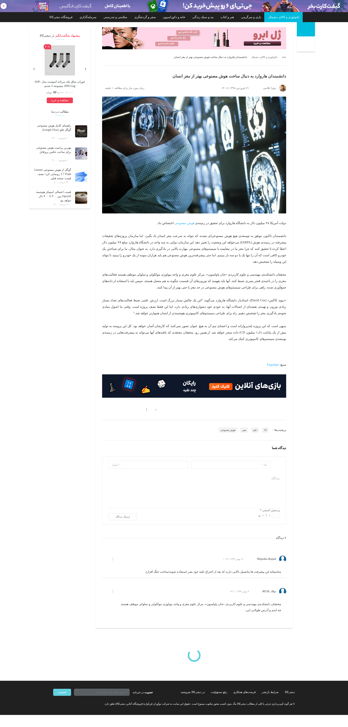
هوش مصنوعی (184, 223)
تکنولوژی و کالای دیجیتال (284, 17)
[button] (154, 410)
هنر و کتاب (227, 17)
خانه (284, 57)
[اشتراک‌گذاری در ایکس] (118, 410)
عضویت (62, 692)
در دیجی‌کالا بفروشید (193, 692)
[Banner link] (174, 6)
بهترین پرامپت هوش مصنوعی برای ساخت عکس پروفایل (53, 149)
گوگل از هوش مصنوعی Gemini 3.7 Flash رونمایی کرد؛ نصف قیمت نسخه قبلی (52, 174)
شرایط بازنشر (270, 692)
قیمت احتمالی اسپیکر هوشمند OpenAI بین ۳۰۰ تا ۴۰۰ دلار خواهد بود (53, 196)
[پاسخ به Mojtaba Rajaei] (119, 559)
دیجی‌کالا (290, 692)
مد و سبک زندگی (202, 17)
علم (255, 430)
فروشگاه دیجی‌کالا (60, 17)
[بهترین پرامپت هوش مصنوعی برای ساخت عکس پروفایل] (81, 153)
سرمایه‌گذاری (88, 17)
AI (265, 430)
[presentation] (85, 68)
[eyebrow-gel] (194, 38)
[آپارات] (76, 704)
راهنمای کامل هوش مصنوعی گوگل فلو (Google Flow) (54, 127)
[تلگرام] (54, 704)
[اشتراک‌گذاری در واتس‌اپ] (111, 410)
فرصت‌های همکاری (244, 692)
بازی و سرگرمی (251, 17)
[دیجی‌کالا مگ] (306, 29)
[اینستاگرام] (62, 704)
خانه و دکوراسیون (174, 17)
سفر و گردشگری (145, 17)
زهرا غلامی (269, 88)
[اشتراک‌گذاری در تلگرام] (103, 410)
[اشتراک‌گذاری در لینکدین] (132, 410)
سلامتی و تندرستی (115, 17)
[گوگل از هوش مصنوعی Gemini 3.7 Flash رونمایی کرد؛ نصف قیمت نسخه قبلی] (81, 176)
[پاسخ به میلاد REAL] (119, 591)
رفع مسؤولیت (219, 692)
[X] (69, 704)
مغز (244, 430)
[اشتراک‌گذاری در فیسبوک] (125, 410)
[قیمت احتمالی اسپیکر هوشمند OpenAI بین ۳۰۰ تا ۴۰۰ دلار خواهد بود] (81, 198)
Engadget (273, 364)
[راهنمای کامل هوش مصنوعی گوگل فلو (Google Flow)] (81, 131)
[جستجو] (306, 44)
